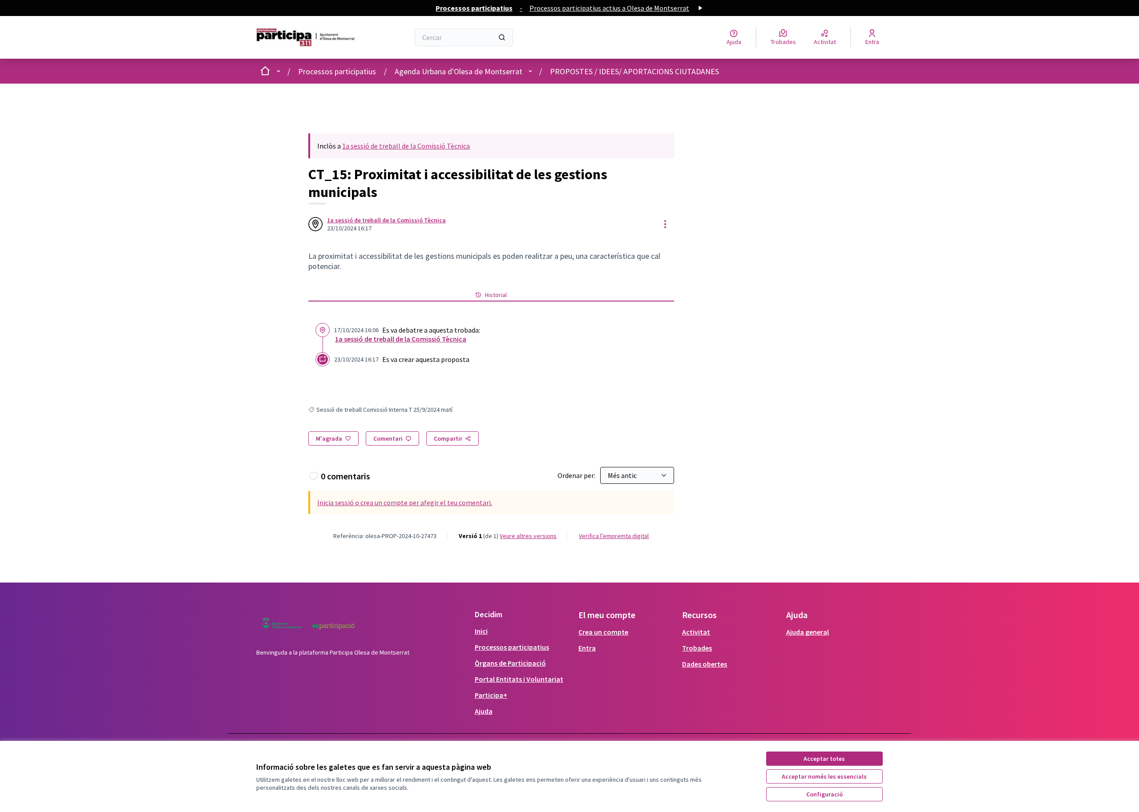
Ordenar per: (577, 475)
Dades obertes (704, 663)
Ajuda (484, 711)
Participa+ (491, 695)
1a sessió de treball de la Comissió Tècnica (406, 145)
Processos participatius (337, 71)
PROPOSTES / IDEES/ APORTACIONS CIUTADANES (634, 71)
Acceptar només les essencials (824, 776)
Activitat (696, 631)
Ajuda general (807, 631)
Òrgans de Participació (510, 663)
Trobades (697, 647)
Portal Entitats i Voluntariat (519, 679)
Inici (481, 631)
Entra (587, 647)
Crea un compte (603, 631)
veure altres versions (528, 536)
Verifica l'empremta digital (614, 536)
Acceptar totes (824, 759)
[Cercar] (502, 37)
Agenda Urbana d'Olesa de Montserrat (458, 71)
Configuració (824, 794)
